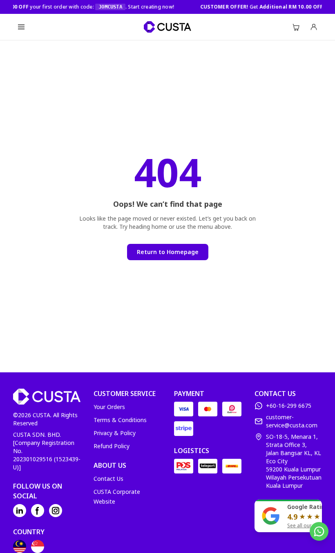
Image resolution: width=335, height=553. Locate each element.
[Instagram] (55, 510)
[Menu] (21, 27)
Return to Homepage (168, 252)
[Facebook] (37, 510)
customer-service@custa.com (291, 421)
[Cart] (296, 27)
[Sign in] (314, 27)
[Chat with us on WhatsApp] (319, 531)
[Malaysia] (19, 546)
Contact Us (108, 478)
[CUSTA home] (167, 27)
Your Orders (109, 407)
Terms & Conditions (120, 420)
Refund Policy (112, 446)
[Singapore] (37, 546)
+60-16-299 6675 (288, 405)
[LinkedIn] (19, 510)
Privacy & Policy (115, 433)
